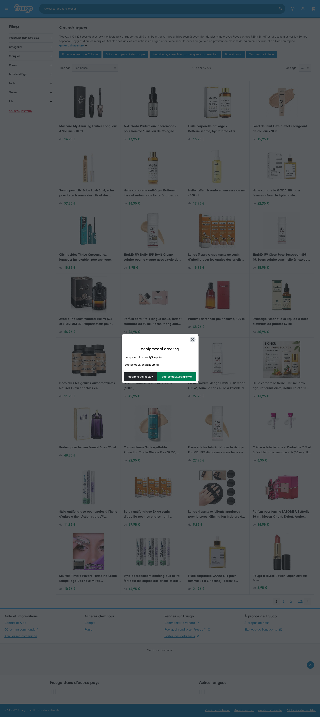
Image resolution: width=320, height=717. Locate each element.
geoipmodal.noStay (140, 376)
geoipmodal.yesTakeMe (177, 376)
